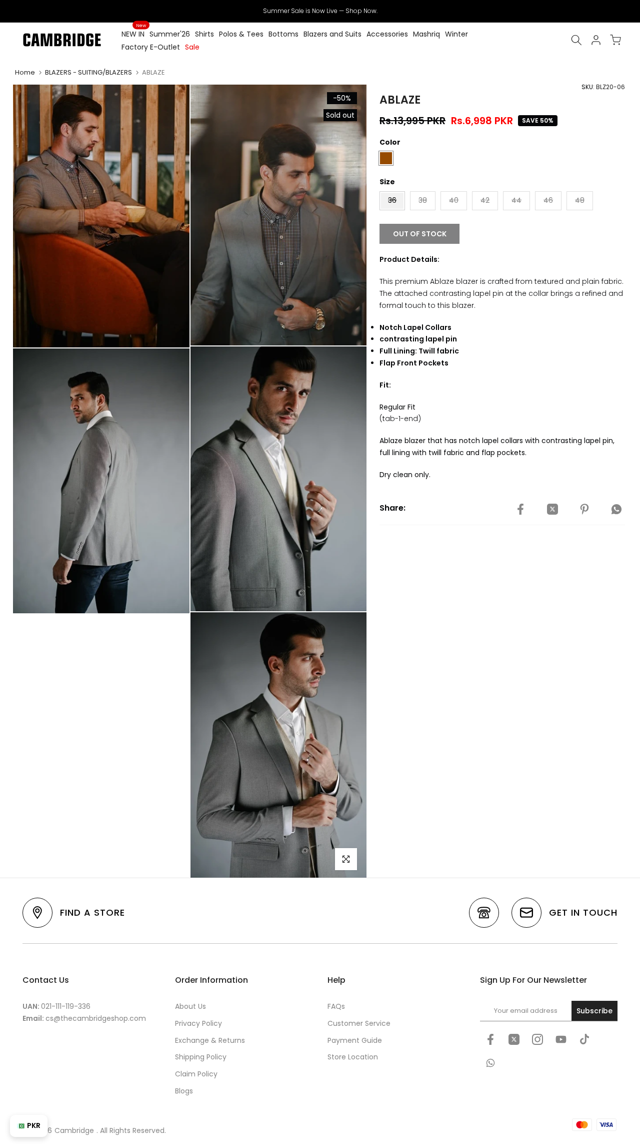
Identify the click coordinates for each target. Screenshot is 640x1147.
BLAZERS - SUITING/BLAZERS (88, 72)
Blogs (184, 1091)
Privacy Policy (198, 1023)
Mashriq (426, 34)
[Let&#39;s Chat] (490, 1062)
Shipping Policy (200, 1057)
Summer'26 (170, 34)
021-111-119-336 (65, 1006)
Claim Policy (196, 1074)
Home (25, 72)
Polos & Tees (241, 34)
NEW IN (134, 33)
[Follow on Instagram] (537, 1039)
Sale (192, 47)
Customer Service (359, 1023)
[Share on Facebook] (520, 509)
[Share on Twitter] (552, 509)
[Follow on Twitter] (514, 1039)
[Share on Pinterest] (584, 509)
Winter (456, 34)
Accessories (387, 34)
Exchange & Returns (210, 1040)
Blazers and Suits (333, 34)
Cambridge (74, 1130)
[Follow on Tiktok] (584, 1039)
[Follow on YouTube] (561, 1039)
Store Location (353, 1057)
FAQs (336, 1006)
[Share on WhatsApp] (616, 509)
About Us (190, 1006)
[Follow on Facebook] (490, 1039)
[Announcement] (320, 11)
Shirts (204, 34)
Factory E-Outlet (151, 47)
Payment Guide (355, 1040)
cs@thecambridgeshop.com (96, 1018)
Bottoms (283, 34)
